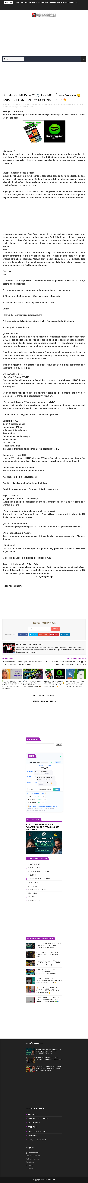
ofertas (31, 897)
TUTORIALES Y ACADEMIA (39, 879)
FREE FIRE (32, 1127)
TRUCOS (32, 875)
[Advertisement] (44, 38)
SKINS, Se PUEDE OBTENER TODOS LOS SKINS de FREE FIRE (47, 954)
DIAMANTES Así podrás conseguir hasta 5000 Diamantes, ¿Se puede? (46, 971)
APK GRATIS (33, 1114)
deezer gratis (35, 104)
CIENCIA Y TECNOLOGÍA (38, 1118)
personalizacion (35, 900)
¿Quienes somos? (32, 1153)
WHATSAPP (33, 882)
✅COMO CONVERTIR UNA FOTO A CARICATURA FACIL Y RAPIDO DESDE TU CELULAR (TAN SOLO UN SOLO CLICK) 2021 (12, 684)
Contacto (29, 1165)
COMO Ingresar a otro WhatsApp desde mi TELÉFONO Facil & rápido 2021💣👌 (49, 980)
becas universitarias (37, 889)
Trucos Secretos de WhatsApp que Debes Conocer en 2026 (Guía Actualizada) (46, 2)
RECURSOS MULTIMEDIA (38, 871)
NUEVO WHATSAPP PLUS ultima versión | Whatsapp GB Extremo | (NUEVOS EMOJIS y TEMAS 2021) (75, 683)
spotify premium (77, 104)
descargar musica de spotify (50, 104)
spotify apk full (66, 104)
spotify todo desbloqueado (12, 107)
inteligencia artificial (37, 1140)
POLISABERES (34, 868)
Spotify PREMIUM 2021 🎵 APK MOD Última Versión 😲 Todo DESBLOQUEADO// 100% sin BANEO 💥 (54, 683)
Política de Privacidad (33, 1156)
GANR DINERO (34, 864)
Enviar (56, 790)
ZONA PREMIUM (27, 107)
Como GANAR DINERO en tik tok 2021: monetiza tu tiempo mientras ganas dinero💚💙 (48, 999)
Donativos (29, 1168)
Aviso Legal (30, 1162)
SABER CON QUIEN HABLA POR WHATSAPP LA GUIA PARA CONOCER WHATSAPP (42, 827)
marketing (32, 893)
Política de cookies (33, 1159)
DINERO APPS (34, 1123)
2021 (28, 104)
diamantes (32, 1135)
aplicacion (32, 886)
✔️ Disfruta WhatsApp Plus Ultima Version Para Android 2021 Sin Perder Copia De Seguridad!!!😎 (32, 683)
